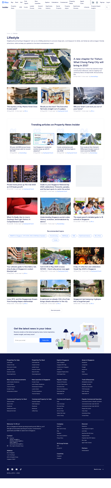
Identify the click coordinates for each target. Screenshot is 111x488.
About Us (59, 426)
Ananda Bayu (94, 76)
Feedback (59, 433)
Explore (47, 2)
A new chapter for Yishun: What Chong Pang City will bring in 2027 (88, 62)
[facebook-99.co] (8, 469)
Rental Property (58, 7)
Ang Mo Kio (84, 369)
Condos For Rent (35, 364)
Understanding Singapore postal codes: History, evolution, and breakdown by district (55, 219)
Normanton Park (60, 386)
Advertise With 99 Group (87, 433)
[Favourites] (93, 2)
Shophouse (9, 406)
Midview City (60, 408)
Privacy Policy (60, 438)
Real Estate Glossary (76, 7)
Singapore (59, 456)
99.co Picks (98, 236)
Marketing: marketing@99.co (16, 441)
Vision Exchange (60, 403)
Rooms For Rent (35, 371)
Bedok (83, 371)
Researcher (84, 426)
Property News (72, 2)
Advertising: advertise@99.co (16, 444)
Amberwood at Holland (12, 391)
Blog (58, 431)
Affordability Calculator (87, 382)
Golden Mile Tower (61, 413)
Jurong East (84, 364)
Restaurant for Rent (11, 410)
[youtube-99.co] (17, 469)
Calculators (55, 2)
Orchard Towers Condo (62, 384)
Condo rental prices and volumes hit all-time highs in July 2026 (66, 149)
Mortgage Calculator (86, 384)
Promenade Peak (61, 391)
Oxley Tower (84, 410)
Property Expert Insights (95, 7)
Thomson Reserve (11, 386)
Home (8, 33)
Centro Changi (60, 415)
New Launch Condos (11, 367)
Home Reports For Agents (87, 428)
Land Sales (84, 431)
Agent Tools (82, 2)
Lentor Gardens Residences (13, 382)
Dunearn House (10, 389)
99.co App (84, 440)
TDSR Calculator (86, 389)
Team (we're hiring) (61, 428)
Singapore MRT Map (61, 364)
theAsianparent (85, 450)
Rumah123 (59, 448)
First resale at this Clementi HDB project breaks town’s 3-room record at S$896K (89, 149)
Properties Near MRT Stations (88, 438)
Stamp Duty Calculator (87, 386)
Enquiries (12, 438)
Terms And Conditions (62, 435)
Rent (16, 2)
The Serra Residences (37, 391)
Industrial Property (36, 401)
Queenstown (85, 374)
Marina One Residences (62, 389)
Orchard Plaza (85, 415)
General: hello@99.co (15, 439)
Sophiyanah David (63, 111)
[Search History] (97, 2)
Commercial (63, 2)
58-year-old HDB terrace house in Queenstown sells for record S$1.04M (20, 149)
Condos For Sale (10, 364)
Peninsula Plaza (60, 406)
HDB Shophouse (36, 403)
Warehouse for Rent (11, 408)
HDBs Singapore (61, 362)
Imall (58, 401)
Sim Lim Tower (60, 410)
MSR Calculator (85, 391)
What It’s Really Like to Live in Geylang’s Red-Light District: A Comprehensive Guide (18, 219)
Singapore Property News (62, 371)
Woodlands (84, 362)
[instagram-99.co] (12, 469)
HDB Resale (65, 236)
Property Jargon (67, 7)
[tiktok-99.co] (21, 469)
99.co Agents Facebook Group (16, 446)
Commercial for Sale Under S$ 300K (90, 403)
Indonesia (59, 458)
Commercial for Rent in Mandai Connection (92, 401)
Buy (12, 2)
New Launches (37, 2)
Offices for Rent (10, 401)
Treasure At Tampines (62, 382)
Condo (26, 7)
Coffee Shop (35, 410)
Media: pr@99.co (14, 442)
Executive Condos (11, 371)
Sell (21, 2)
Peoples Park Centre (86, 408)
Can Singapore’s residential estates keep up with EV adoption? (42, 149)
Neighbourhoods (85, 435)
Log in (108, 2)
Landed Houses (32, 7)
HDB (20, 7)
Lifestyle (86, 7)
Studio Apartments (11, 374)
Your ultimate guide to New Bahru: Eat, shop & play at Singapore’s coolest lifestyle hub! (22, 269)
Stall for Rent (10, 403)
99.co (26, 111)
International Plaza (86, 413)
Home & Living (40, 7)
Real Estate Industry (49, 7)
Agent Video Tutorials (87, 442)
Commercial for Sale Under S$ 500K (90, 406)
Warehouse (34, 408)
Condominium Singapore (63, 367)
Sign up (102, 2)
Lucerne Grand (10, 384)
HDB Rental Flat (35, 362)
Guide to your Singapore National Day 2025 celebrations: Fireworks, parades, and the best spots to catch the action (55, 187)
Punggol (84, 367)
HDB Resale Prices (61, 374)
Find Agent (26, 2)
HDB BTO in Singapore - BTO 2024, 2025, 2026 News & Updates (28, 236)
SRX (58, 445)
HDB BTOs (59, 369)
